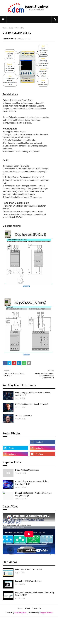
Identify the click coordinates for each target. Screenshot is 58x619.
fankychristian (9, 38)
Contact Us (37, 608)
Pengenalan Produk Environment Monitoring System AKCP (34, 593)
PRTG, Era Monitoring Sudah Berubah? (31, 404)
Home (5, 28)
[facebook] (42, 442)
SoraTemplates (20, 613)
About (27, 608)
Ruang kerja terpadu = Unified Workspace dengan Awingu (33, 494)
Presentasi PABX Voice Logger (28, 581)
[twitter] (15, 448)
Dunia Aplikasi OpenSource (27, 470)
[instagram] (42, 448)
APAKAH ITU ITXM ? (23, 415)
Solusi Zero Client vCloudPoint (28, 569)
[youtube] (42, 454)
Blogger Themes (46, 613)
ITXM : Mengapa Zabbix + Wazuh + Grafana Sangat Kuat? (32, 393)
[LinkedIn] (15, 442)
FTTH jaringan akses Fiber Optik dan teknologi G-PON (31, 482)
